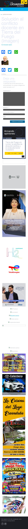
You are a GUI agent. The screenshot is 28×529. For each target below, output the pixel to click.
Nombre (6, 107)
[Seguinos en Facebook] (22, 2)
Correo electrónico (9, 112)
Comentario (7, 91)
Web (4, 116)
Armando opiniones (9, 132)
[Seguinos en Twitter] (25, 2)
